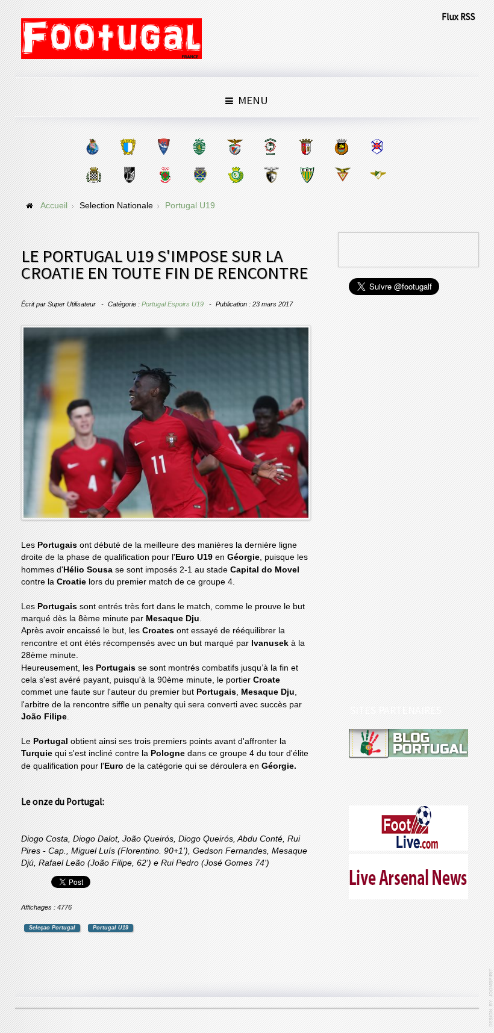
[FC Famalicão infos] (128, 146)
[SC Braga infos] (306, 146)
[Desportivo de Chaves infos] (200, 175)
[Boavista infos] (94, 175)
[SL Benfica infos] (234, 146)
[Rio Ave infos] (341, 146)
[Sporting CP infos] (199, 146)
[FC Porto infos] (92, 146)
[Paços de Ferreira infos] (165, 175)
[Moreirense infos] (378, 175)
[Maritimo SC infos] (270, 146)
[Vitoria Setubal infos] (236, 175)
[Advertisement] (409, 500)
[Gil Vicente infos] (163, 146)
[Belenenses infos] (377, 146)
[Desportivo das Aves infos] (342, 175)
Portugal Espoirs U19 (173, 304)
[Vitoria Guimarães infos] (129, 175)
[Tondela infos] (307, 175)
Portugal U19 (110, 928)
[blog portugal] (409, 743)
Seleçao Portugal (52, 928)
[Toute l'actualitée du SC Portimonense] (271, 175)
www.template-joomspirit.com (491, 998)
